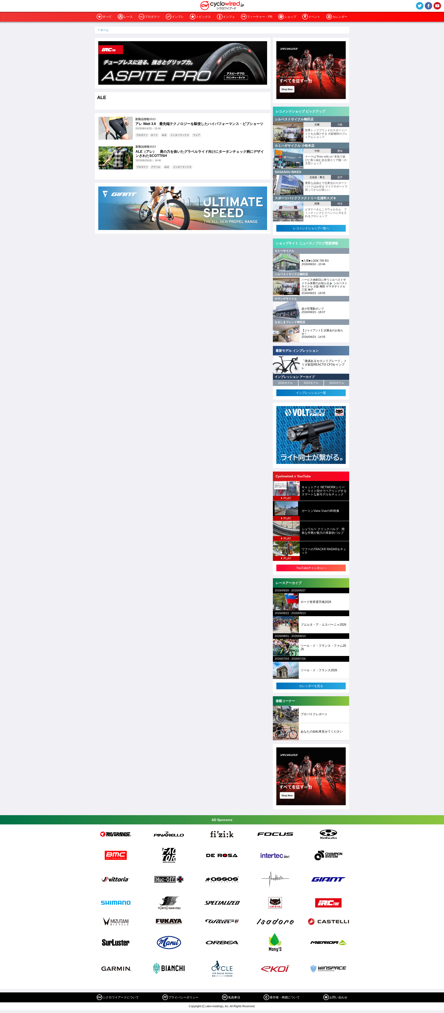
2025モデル (311, 383)
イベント (314, 17)
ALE (164, 135)
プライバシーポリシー (183, 997)
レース (128, 17)
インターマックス (179, 135)
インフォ (229, 17)
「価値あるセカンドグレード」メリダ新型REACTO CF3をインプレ (324, 364)
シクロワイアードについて (121, 997)
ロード (154, 135)
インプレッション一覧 (311, 393)
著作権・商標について (285, 997)
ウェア (196, 135)
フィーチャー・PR (259, 17)
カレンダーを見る (311, 686)
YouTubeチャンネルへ (311, 568)
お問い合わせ (338, 997)
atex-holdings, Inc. (217, 1006)
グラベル (155, 167)
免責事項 (234, 997)
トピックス (203, 17)
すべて (107, 17)
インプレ (178, 17)
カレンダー (339, 17)
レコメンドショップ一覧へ (311, 228)
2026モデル (285, 383)
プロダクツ (152, 17)
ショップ (290, 17)
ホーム (104, 30)
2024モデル (336, 383)
